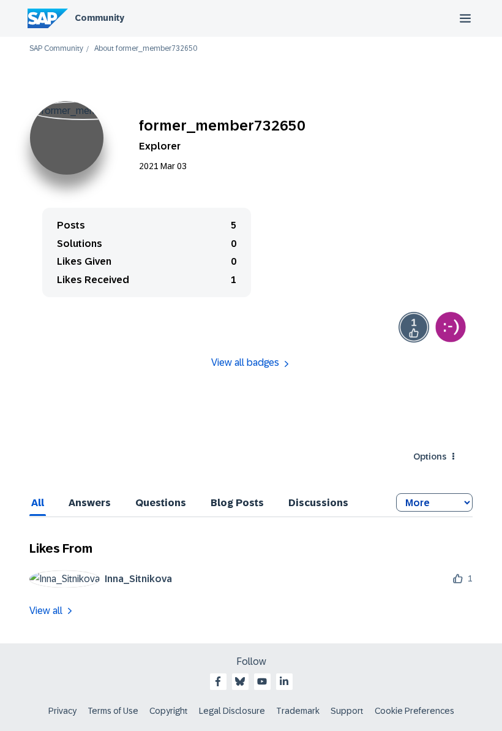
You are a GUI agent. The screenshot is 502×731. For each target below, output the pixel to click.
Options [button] (429, 456)
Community (99, 18)
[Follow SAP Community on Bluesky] (240, 681)
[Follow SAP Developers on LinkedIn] (284, 681)
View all (45, 610)
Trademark (298, 711)
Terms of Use (113, 711)
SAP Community (56, 49)
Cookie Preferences (414, 711)
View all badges (245, 362)
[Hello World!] (450, 327)
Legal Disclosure (232, 711)
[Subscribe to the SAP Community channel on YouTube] (262, 681)
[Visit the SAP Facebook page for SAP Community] (218, 681)
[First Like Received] (414, 327)
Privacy (62, 711)
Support (347, 711)
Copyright (168, 711)
